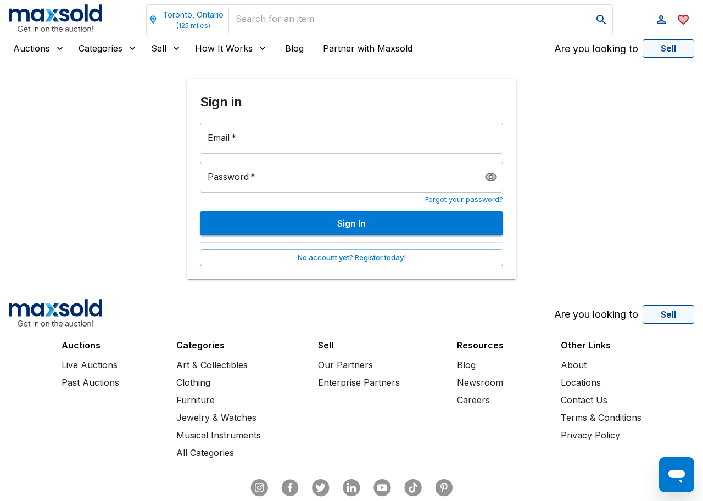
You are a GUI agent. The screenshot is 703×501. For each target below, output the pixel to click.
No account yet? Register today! (352, 257)
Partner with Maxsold (367, 48)
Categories (100, 48)
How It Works (224, 48)
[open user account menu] (661, 19)
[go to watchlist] (683, 19)
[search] (601, 20)
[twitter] (321, 488)
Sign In (351, 223)
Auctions (31, 48)
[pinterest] (444, 488)
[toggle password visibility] (491, 177)
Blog (294, 48)
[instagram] (259, 488)
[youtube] (382, 488)
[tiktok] (413, 488)
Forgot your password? (464, 199)
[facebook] (290, 488)
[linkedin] (351, 488)
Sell (158, 48)
